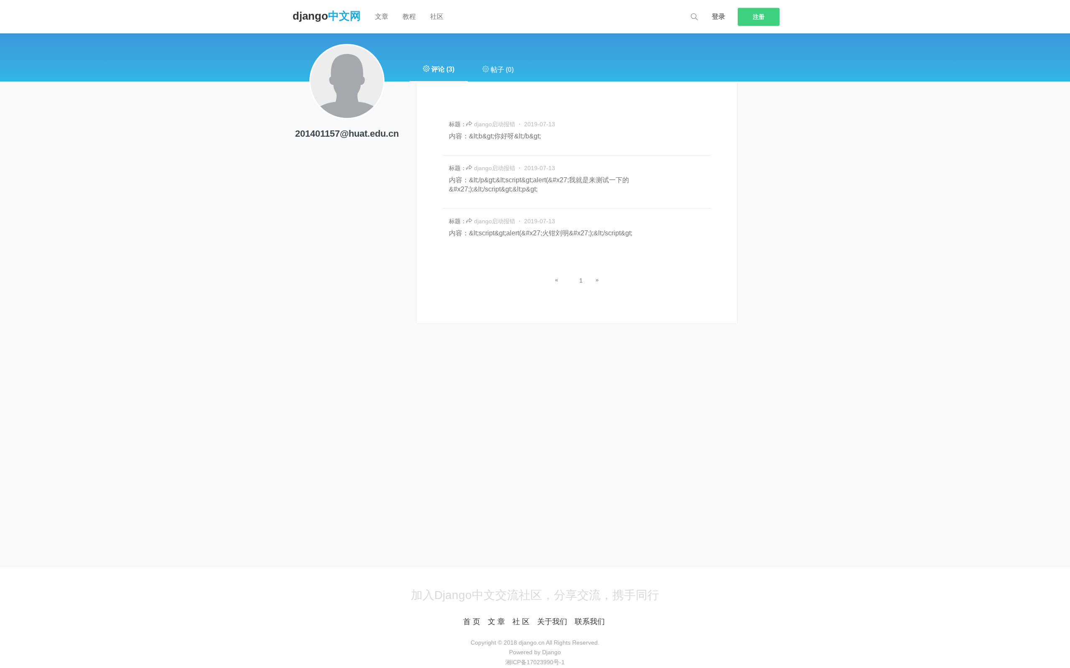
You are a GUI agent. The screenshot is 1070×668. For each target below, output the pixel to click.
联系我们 (590, 621)
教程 (409, 16)
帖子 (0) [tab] (501, 69)
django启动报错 (495, 124)
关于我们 (552, 621)
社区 (436, 16)
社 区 (521, 621)
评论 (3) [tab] (442, 69)
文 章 (496, 621)
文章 (381, 16)
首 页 (471, 621)
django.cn (532, 642)
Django (327, 16)
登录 (718, 16)
